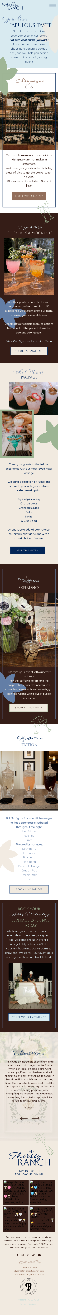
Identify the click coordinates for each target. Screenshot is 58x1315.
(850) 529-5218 (29, 1267)
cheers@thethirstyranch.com (29, 1271)
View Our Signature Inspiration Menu (29, 341)
